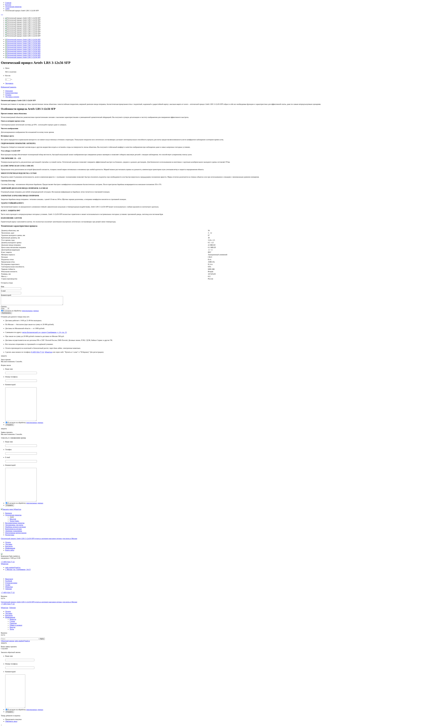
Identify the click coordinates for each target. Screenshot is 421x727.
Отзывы (8, 95)
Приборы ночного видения (15, 527)
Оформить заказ (11, 721)
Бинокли (8, 513)
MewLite (13, 519)
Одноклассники (11, 583)
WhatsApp (48, 352)
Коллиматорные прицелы (14, 523)
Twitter (7, 585)
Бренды (12, 627)
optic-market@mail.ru (12, 567)
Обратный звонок (7, 641)
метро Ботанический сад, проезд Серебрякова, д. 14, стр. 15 (44, 332)
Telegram (8, 589)
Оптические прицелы (13, 515)
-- (1, 14)
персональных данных (30, 311)
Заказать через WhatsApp (12, 509)
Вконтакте (9, 579)
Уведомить (9, 83)
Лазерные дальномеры (13, 531)
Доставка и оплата (12, 97)
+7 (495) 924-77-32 (8, 562)
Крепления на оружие (13, 529)
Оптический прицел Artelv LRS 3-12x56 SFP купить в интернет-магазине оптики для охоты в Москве (39, 538)
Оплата (8, 542)
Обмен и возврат (16, 625)
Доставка (8, 544)
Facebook (8, 581)
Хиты (12, 629)
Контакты (9, 546)
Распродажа (9, 535)
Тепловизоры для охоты (14, 525)
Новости (13, 619)
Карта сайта (9, 550)
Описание (9, 91)
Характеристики (11, 93)
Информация (10, 548)
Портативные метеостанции (15, 533)
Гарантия (13, 623)
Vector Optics (14, 521)
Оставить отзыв (7, 283)
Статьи (12, 621)
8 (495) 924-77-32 (37, 352)
